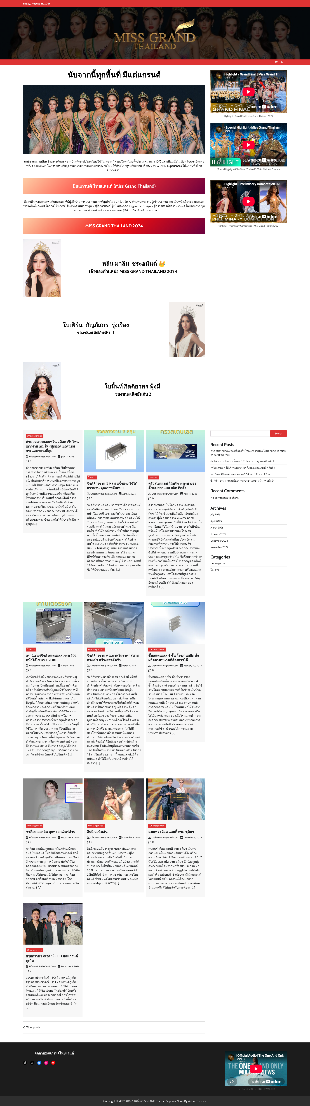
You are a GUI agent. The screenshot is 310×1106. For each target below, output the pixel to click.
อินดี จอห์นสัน (97, 831)
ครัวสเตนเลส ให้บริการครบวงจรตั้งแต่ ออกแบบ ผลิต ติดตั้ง (172, 485)
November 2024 (219, 547)
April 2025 (216, 521)
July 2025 (215, 514)
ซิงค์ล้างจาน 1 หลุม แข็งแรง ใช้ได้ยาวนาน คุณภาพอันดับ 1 (112, 485)
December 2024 (219, 540)
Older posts (33, 1027)
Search (278, 433)
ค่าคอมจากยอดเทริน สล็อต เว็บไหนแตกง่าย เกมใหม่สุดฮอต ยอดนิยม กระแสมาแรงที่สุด (52, 446)
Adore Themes (197, 1101)
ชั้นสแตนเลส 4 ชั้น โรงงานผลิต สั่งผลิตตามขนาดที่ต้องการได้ (173, 657)
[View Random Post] (276, 62)
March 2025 (217, 527)
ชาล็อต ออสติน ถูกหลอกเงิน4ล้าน (50, 831)
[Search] (282, 62)
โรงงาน (92, 477)
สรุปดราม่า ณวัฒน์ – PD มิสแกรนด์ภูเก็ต (52, 958)
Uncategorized (34, 435)
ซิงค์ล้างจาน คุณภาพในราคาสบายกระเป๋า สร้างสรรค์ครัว (113, 657)
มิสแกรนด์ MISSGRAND (140, 1101)
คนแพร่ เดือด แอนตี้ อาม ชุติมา (171, 831)
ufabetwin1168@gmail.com (42, 456)
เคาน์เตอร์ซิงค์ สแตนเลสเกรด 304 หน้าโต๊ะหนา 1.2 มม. (51, 657)
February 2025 (218, 534)
